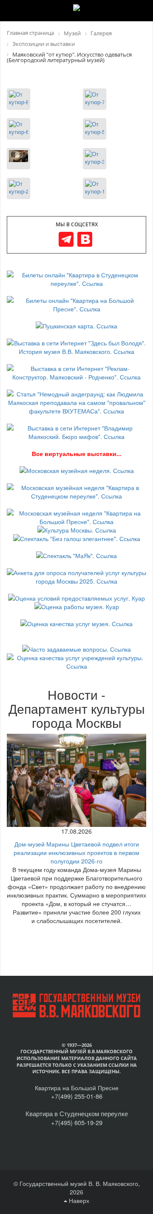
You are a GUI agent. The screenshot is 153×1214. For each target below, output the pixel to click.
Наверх (78, 1200)
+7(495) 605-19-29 (76, 1122)
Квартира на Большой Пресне (77, 1087)
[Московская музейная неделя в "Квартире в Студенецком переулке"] (76, 491)
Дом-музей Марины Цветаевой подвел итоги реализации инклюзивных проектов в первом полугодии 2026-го (76, 852)
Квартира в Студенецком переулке (77, 1113)
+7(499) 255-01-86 (76, 1095)
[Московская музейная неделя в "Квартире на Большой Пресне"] (76, 516)
